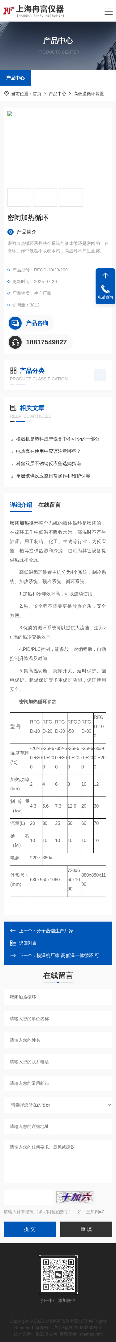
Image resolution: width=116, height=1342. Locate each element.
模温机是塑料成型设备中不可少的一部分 (58, 438)
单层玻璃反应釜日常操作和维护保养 (53, 475)
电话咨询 (105, 297)
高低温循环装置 (89, 93)
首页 (37, 93)
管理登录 (68, 1334)
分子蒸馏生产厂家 (55, 930)
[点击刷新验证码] (74, 1197)
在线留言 (49, 505)
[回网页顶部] (105, 275)
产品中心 (15, 77)
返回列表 (28, 943)
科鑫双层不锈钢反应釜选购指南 (48, 463)
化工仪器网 (46, 1334)
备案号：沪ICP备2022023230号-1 (69, 1327)
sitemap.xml (91, 1334)
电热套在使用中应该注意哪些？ (48, 451)
